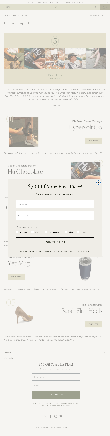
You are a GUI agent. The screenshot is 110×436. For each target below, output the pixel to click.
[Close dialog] (98, 182)
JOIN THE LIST (55, 242)
